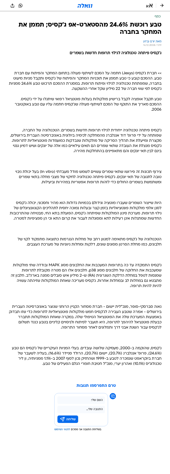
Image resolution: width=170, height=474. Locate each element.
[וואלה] (85, 6)
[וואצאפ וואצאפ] (20, 6)
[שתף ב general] (12, 5)
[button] (149, 5)
